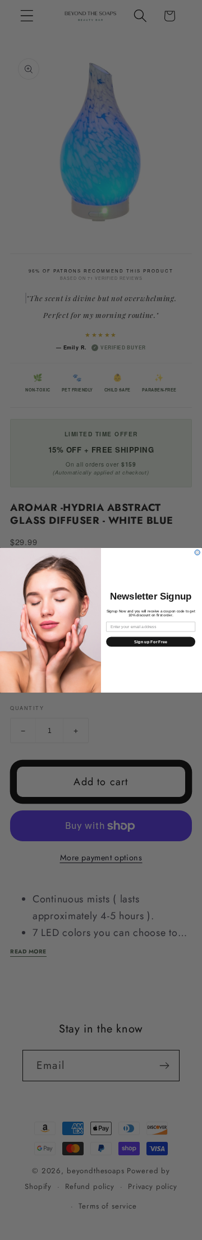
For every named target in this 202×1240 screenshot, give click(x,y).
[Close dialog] (197, 552)
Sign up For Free (150, 641)
